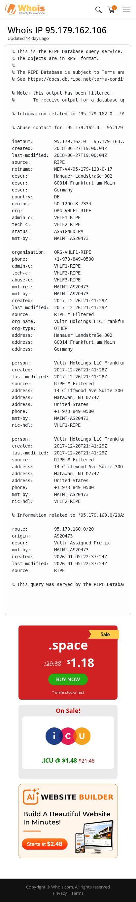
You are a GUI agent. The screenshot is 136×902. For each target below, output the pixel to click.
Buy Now (68, 679)
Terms (77, 893)
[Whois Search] (99, 9)
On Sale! (68, 710)
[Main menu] (125, 9)
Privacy (60, 893)
